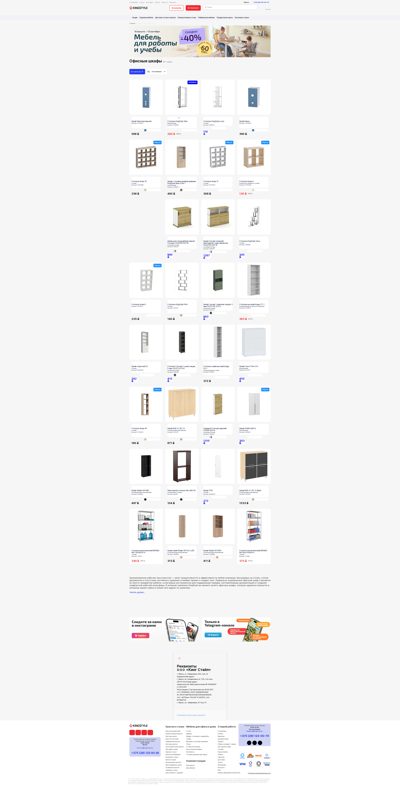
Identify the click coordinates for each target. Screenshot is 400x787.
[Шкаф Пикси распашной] (146, 97)
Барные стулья (171, 752)
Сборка (220, 741)
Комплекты (190, 752)
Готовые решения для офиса (196, 754)
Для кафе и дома (172, 749)
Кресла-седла (171, 760)
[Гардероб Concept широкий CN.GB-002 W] (218, 404)
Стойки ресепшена (193, 747)
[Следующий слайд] (267, 315)
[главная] (138, 8)
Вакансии (221, 736)
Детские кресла (171, 744)
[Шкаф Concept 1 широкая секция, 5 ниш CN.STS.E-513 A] (218, 280)
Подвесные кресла (172, 767)
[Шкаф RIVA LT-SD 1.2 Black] (254, 466)
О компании (222, 731)
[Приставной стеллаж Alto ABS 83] (182, 466)
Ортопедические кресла (175, 747)
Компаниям (222, 765)
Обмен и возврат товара (227, 744)
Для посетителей (172, 739)
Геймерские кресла (173, 741)
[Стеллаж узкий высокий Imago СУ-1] (218, 342)
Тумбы (188, 739)
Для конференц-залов (174, 765)
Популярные (157, 71)
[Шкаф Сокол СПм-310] (254, 342)
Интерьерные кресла (173, 762)
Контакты (221, 767)
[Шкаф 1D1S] (218, 466)
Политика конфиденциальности (259, 773)
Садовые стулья (172, 770)
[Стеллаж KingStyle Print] (182, 280)
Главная (132, 23)
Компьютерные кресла (174, 734)
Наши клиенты (223, 752)
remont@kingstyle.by (145, 748)
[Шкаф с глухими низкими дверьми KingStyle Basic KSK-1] (182, 157)
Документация (223, 739)
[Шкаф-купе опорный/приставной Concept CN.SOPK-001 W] (182, 216)
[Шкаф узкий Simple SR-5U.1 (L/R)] (182, 526)
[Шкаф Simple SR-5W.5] (218, 526)
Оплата (220, 734)
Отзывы (220, 749)
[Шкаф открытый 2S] (146, 342)
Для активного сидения (174, 773)
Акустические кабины (194, 749)
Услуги (220, 762)
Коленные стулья (172, 757)
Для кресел (190, 765)
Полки (188, 744)
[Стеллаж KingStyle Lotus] (218, 97)
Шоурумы (177, 8)
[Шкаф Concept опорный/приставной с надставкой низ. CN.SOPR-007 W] (218, 216)
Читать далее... (137, 592)
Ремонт (220, 754)
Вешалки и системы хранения (197, 741)
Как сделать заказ (224, 747)
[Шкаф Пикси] (254, 97)
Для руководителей (173, 731)
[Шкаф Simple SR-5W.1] (146, 466)
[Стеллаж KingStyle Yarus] (254, 216)
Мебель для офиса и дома (146, 23)
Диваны (189, 734)
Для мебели (190, 768)
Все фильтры (136, 72)
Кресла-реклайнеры (173, 754)
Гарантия (221, 757)
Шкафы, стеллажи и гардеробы (197, 736)
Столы (188, 731)
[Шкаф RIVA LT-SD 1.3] (182, 404)
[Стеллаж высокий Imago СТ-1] (254, 280)
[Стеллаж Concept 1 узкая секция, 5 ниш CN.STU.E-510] (182, 342)
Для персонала (171, 736)
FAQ (219, 770)
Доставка (221, 760)
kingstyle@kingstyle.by (255, 731)
